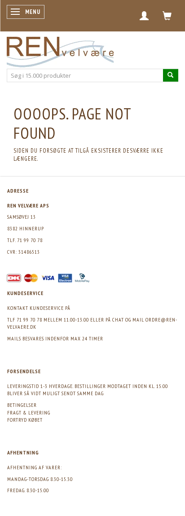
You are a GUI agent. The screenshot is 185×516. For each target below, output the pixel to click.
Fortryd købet (25, 419)
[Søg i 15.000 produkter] (170, 75)
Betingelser (22, 404)
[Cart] (167, 15)
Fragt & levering (28, 412)
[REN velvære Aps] (60, 50)
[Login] (144, 15)
